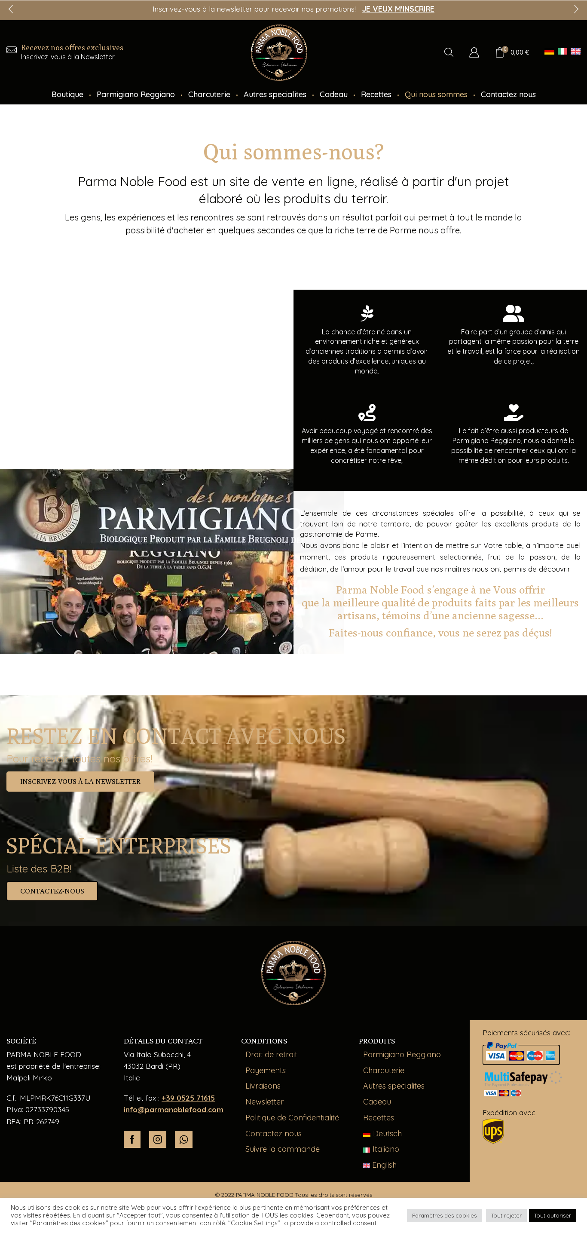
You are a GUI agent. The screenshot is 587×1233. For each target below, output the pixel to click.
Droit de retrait (271, 1054)
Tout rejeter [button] (506, 1215)
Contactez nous (508, 94)
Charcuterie (209, 94)
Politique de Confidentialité (292, 1118)
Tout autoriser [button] (552, 1215)
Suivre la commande (282, 1149)
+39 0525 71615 (188, 1097)
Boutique (67, 94)
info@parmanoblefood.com (173, 1109)
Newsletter (264, 1102)
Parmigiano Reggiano (136, 94)
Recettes (376, 94)
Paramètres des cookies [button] (444, 1215)
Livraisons (263, 1086)
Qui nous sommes (436, 94)
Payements (265, 1070)
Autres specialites (275, 94)
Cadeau (334, 94)
